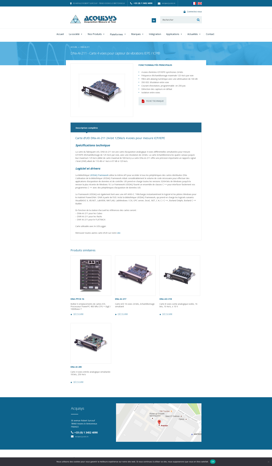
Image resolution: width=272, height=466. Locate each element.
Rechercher (198, 19)
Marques (136, 34)
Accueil (60, 34)
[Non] (268, 461)
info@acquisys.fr (168, 3)
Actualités (192, 34)
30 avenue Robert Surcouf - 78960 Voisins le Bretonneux (99, 3)
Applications (172, 34)
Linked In (154, 20)
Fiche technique (155, 101)
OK (213, 461)
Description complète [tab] (87, 128)
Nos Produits (95, 34)
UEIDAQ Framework (99, 175)
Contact (210, 34)
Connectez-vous (194, 11)
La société (74, 34)
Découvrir (78, 314)
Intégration (155, 34)
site (118, 233)
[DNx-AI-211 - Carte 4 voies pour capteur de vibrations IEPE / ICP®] (102, 90)
